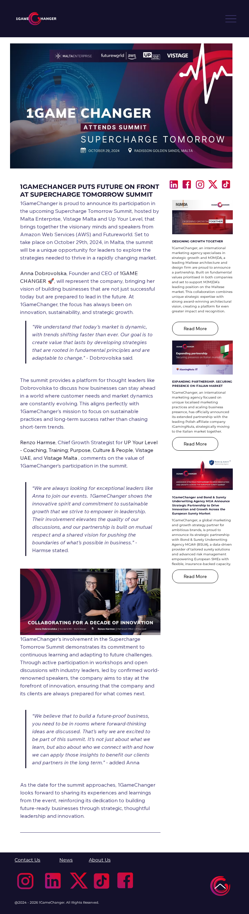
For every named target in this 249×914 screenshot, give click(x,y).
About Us (100, 860)
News (66, 860)
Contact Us (27, 860)
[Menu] (231, 18)
